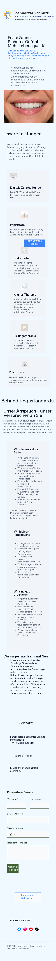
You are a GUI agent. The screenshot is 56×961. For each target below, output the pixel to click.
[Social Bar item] (19, 929)
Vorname (12, 799)
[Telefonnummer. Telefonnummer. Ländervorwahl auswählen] (12, 834)
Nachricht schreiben (17, 842)
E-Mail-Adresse (15, 813)
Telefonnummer (16, 828)
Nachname (36, 799)
